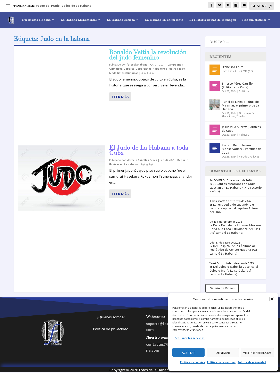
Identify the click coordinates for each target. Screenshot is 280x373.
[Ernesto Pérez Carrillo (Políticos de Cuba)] (214, 86)
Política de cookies (192, 362)
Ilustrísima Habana (36, 20)
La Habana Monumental (79, 20)
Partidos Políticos (249, 156)
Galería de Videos (222, 288)
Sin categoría (246, 71)
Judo (182, 68)
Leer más (120, 96)
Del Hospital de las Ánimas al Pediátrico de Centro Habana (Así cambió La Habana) (233, 249)
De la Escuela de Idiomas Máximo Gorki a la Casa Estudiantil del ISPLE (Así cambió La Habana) (235, 229)
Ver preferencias (257, 352)
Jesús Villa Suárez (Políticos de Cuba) (241, 129)
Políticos (244, 91)
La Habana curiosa (121, 20)
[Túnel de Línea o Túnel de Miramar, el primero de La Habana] (214, 104)
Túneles (241, 116)
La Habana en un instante (164, 20)
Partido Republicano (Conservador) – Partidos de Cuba (241, 148)
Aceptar (188, 352)
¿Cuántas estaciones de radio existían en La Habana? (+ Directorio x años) (235, 187)
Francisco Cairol (233, 67)
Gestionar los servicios (189, 338)
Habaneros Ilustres (165, 68)
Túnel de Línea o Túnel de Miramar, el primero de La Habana (240, 105)
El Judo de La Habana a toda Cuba (148, 150)
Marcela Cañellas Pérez (141, 160)
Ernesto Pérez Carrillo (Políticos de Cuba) (237, 85)
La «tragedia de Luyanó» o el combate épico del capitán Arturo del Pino (233, 208)
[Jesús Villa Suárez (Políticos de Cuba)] (214, 130)
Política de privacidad (221, 362)
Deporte (129, 68)
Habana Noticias (254, 20)
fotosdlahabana (137, 64)
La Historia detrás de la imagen (212, 20)
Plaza (232, 116)
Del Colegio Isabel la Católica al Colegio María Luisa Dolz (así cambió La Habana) (233, 270)
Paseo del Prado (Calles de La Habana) (64, 6)
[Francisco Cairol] (214, 70)
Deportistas (143, 68)
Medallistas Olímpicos (123, 73)
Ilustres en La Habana (123, 164)
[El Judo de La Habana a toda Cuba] (61, 178)
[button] (272, 299)
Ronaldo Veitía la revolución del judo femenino (148, 54)
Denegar (223, 352)
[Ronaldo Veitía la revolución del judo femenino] (61, 93)
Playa (225, 116)
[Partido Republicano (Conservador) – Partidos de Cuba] (214, 148)
